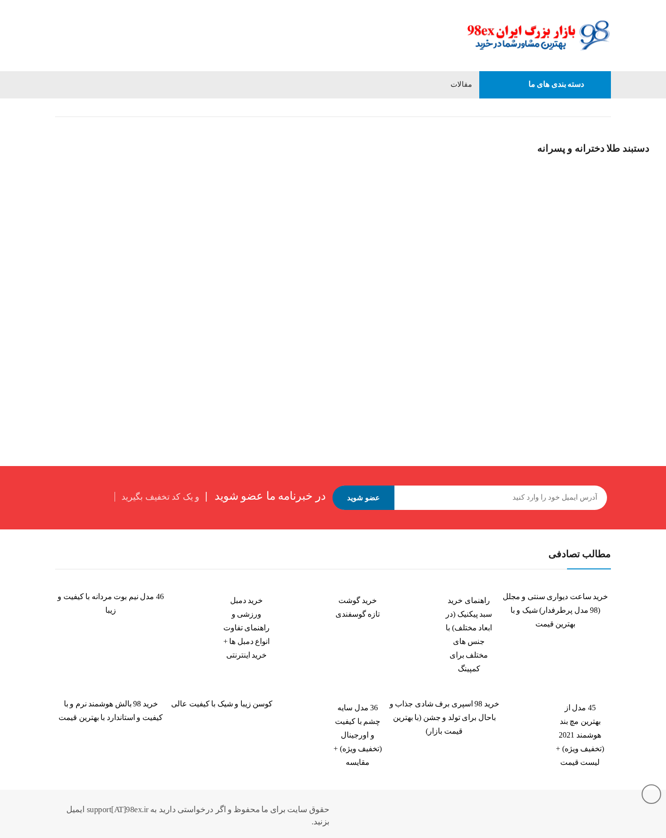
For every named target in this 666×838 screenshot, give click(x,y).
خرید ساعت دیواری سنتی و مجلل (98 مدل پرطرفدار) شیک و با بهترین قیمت (555, 610)
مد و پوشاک (569, 107)
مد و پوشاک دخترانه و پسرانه (465, 107)
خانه (605, 107)
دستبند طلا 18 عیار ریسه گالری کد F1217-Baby (123, 329)
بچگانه (529, 107)
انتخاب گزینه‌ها (69, 356)
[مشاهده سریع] (69, 128)
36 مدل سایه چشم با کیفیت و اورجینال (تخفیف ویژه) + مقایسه (357, 734)
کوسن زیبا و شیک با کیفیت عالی (222, 704)
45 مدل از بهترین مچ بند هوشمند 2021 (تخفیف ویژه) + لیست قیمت (580, 734)
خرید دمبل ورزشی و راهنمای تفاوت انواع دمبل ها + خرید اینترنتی (246, 627)
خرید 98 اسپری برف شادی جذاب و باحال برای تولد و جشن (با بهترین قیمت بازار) (444, 717)
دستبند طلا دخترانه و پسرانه (162, 307)
